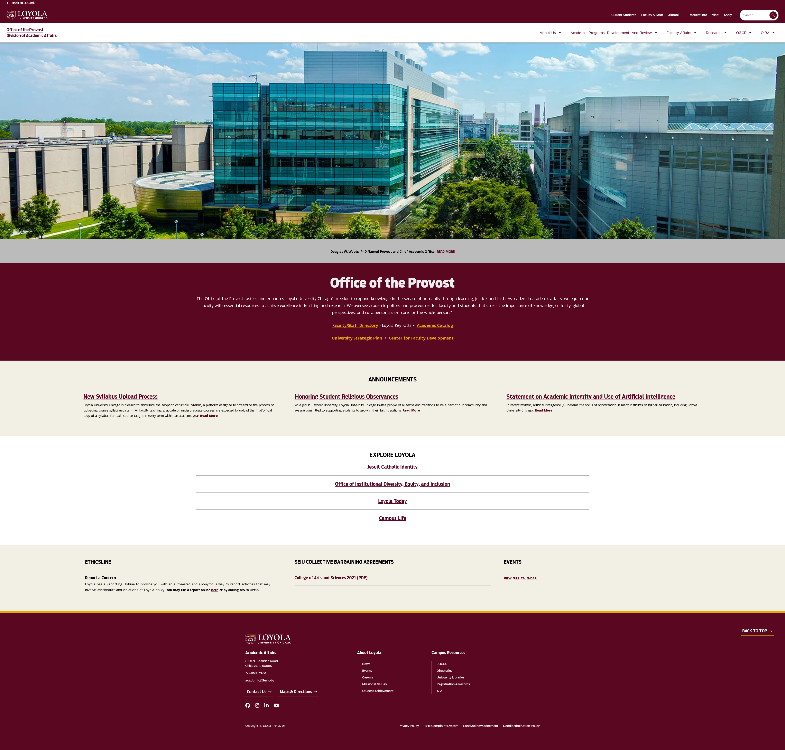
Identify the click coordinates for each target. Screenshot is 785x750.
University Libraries (450, 677)
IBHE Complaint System (441, 726)
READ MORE (445, 251)
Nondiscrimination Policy (521, 726)
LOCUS (442, 664)
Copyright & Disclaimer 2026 (265, 726)
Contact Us (256, 691)
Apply (728, 15)
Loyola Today (392, 501)
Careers (367, 677)
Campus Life (392, 518)
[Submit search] (773, 15)
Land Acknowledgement (480, 726)
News (366, 664)
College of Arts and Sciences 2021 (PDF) (331, 577)
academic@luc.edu (259, 680)
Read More (209, 415)
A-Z (439, 691)
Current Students (623, 15)
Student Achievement (378, 691)
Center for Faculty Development (421, 338)
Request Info (698, 15)
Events (367, 671)
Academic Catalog (435, 325)
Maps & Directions (296, 691)
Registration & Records (453, 684)
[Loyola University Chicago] (27, 15)
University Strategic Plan (357, 338)
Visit (715, 15)
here (214, 590)
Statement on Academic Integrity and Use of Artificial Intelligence (590, 396)
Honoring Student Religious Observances (346, 396)
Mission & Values (374, 684)
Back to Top (754, 631)
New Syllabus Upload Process (120, 396)
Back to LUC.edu (24, 3)
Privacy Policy (409, 726)
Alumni (673, 15)
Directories (444, 671)
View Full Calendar (520, 578)
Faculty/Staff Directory (355, 325)
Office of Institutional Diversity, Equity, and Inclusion (392, 484)
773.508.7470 (255, 672)
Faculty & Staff (652, 15)
